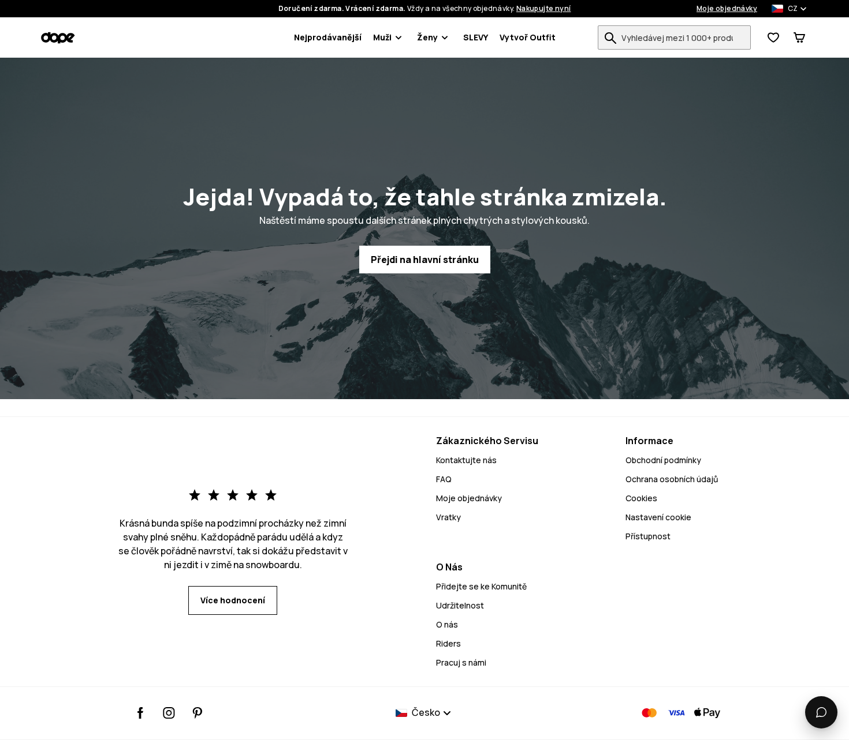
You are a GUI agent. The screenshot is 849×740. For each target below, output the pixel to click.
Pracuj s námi (461, 662)
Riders (448, 643)
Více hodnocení (232, 600)
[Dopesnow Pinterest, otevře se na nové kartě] (197, 713)
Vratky (448, 517)
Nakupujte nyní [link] (543, 8)
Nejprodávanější (328, 37)
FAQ (444, 479)
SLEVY (475, 37)
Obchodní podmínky (663, 459)
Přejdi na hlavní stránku (425, 259)
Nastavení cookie (658, 517)
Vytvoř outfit (528, 37)
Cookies (641, 498)
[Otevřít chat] (821, 712)
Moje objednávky (727, 8)
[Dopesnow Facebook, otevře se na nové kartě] (140, 713)
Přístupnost (648, 536)
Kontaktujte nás (466, 459)
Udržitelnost (460, 605)
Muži (382, 37)
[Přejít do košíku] (799, 37)
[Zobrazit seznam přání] (773, 37)
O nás (447, 624)
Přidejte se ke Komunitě (481, 586)
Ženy (427, 37)
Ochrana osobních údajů (671, 479)
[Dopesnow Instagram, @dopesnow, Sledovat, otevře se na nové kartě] (169, 713)
